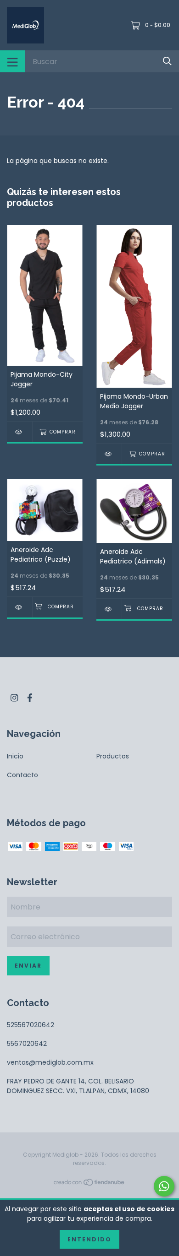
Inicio (15, 756)
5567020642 (27, 1043)
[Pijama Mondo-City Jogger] (19, 432)
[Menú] (12, 61)
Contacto (22, 775)
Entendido (89, 1239)
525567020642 (30, 1024)
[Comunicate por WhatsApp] (164, 1186)
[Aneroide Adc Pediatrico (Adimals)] (109, 609)
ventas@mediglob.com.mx (50, 1062)
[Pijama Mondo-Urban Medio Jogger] (109, 454)
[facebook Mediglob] (29, 697)
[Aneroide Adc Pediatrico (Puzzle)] (19, 607)
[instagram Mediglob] (14, 697)
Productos (112, 756)
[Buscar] (167, 61)
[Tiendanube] (89, 1184)
